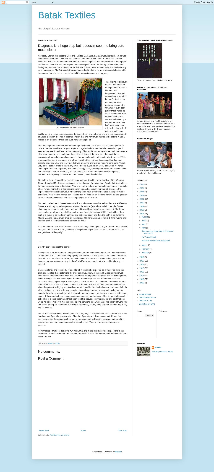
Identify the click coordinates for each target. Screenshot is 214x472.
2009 (142, 283)
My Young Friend (148, 237)
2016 (142, 257)
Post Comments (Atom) (59, 435)
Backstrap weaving (147, 304)
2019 (142, 206)
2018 (142, 210)
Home (83, 430)
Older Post (122, 430)
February (146, 249)
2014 (142, 264)
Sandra (158, 348)
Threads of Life (145, 301)
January (145, 253)
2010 (142, 279)
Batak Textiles (67, 15)
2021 (142, 199)
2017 (142, 214)
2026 (142, 184)
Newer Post (44, 430)
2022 (142, 195)
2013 (142, 268)
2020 (142, 203)
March (145, 245)
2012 (142, 272)
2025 (142, 188)
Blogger (118, 452)
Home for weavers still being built (155, 241)
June (144, 221)
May (144, 224)
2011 (142, 275)
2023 (142, 192)
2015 (142, 261)
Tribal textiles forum (147, 297)
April (144, 228)
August (145, 217)
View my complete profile (162, 352)
